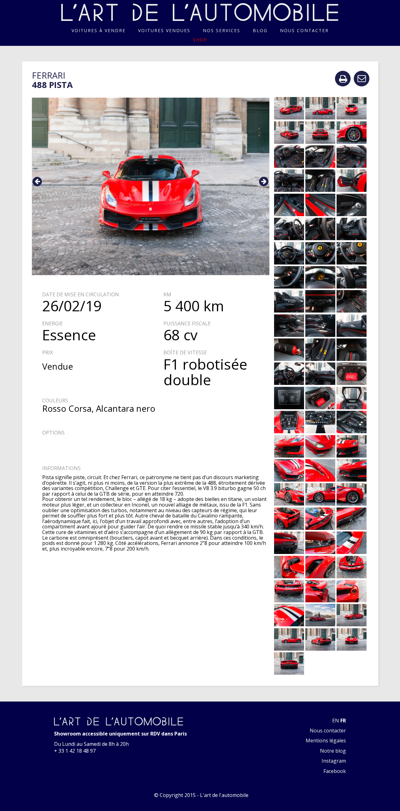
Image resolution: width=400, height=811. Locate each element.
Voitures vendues (164, 30)
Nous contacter (304, 30)
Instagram (334, 760)
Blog (260, 30)
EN (335, 720)
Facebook (334, 771)
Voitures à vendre (99, 30)
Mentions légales (326, 740)
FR (343, 720)
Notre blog (333, 750)
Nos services (221, 30)
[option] (151, 186)
